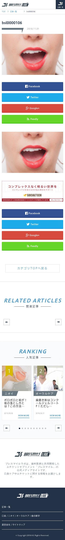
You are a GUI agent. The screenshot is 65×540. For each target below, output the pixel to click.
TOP (3, 12)
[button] (58, 322)
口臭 (4, 516)
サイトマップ (18, 525)
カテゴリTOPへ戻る (32, 268)
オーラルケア (22, 516)
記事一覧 (60, 7)
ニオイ (11, 516)
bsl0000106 (31, 12)
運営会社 (6, 525)
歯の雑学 (35, 516)
